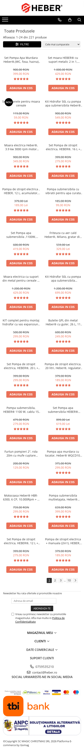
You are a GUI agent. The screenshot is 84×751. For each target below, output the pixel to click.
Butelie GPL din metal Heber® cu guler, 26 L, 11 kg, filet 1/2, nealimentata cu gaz (63, 322)
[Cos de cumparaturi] (69, 20)
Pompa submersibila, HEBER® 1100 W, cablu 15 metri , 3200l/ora (21, 410)
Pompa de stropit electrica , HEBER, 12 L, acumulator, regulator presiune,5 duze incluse (21, 191)
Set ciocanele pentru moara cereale (21, 103)
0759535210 (44, 667)
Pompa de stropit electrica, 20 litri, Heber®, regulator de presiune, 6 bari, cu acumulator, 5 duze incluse (63, 366)
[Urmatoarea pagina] (75, 580)
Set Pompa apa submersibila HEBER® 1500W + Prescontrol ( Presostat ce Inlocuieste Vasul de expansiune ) (63, 410)
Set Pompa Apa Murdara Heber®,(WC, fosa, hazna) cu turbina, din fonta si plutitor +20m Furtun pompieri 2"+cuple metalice (21, 60)
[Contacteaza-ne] (59, 20)
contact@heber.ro (44, 672)
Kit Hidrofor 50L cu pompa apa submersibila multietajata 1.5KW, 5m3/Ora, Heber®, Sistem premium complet (63, 278)
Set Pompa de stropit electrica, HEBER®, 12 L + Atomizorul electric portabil (21, 541)
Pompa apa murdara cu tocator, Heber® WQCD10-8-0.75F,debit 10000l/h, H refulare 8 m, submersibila (63, 453)
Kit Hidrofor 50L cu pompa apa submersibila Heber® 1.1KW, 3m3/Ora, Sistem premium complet (63, 103)
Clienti (40, 641)
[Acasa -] (42, 8)
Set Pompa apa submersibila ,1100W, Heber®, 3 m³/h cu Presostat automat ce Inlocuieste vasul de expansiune (21, 235)
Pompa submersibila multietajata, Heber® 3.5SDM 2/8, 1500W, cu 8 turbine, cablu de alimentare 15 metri (63, 497)
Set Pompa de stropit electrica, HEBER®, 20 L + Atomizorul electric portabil (21, 366)
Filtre (24, 44)
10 (69, 580)
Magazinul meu (40, 633)
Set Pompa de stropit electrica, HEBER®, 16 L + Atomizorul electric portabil (63, 147)
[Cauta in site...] (79, 20)
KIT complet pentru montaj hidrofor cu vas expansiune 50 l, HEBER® (21, 322)
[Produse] (5, 21)
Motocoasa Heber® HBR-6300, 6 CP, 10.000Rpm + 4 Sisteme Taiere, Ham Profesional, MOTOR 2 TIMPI (21, 497)
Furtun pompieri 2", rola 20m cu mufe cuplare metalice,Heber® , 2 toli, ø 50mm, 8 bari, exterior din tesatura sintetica (21, 453)
